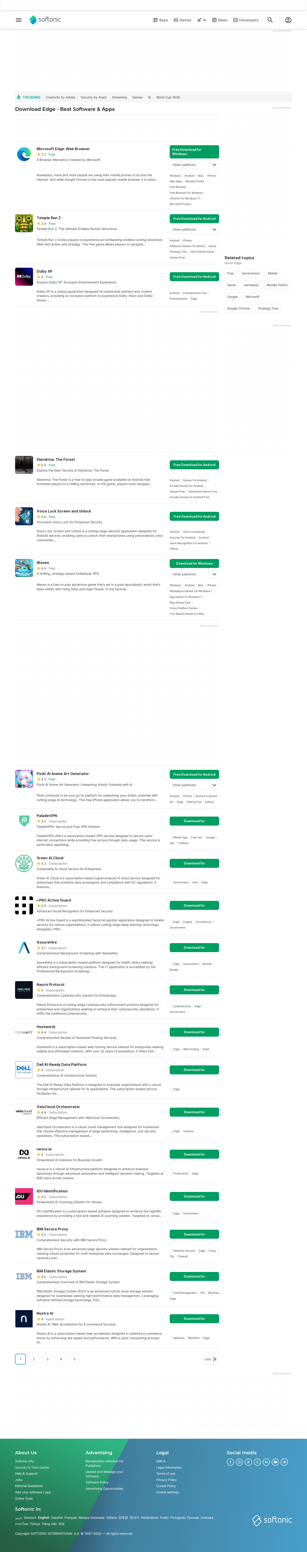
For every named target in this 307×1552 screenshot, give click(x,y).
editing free (194, 802)
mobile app (180, 837)
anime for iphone (206, 796)
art (171, 802)
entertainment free (195, 293)
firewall (183, 1256)
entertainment (178, 298)
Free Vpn (196, 837)
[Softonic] (45, 20)
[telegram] (284, 1462)
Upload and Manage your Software (104, 1474)
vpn (172, 843)
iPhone (211, 175)
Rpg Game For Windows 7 (186, 597)
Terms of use (165, 1473)
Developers (248, 20)
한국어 (134, 1517)
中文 (61, 1524)
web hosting (191, 1049)
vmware (188, 1131)
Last (208, 1359)
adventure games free (202, 491)
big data (213, 1292)
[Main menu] (19, 20)
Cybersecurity (182, 1006)
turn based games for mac (187, 613)
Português (177, 1517)
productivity (181, 1173)
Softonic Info (24, 1461)
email (205, 1049)
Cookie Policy (166, 1486)
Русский (193, 1517)
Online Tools (24, 1498)
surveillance (203, 922)
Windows (175, 175)
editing (209, 802)
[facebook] (230, 1462)
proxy (212, 1250)
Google (210, 837)
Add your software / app (33, 1492)
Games (185, 20)
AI (204, 20)
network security (184, 1250)
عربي (18, 1517)
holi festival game (202, 251)
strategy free (178, 251)
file (172, 1256)
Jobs (18, 1480)
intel (195, 882)
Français (71, 1517)
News (222, 20)
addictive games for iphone (187, 246)
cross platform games (184, 608)
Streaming (119, 97)
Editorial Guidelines (29, 1486)
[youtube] (275, 1462)
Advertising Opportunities (104, 1488)
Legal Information (169, 1467)
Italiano (111, 1517)
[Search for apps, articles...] (270, 20)
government (181, 882)
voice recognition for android (188, 543)
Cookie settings (167, 1492)
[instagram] (239, 1462)
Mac (201, 175)
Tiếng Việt (49, 1524)
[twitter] (257, 1462)
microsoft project (180, 204)
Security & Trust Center (32, 1467)
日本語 (123, 1517)
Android (189, 175)
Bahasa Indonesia (92, 1517)
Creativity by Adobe (60, 97)
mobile (174, 969)
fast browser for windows (186, 192)
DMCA (160, 1461)
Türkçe (35, 1524)
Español (57, 1517)
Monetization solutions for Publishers (104, 1463)
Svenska (207, 1517)
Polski (164, 1517)
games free (177, 257)
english (187, 922)
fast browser (178, 187)
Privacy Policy (166, 1480)
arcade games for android (186, 486)
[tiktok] (248, 1462)
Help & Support (26, 1473)
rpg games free (180, 602)
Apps (163, 20)
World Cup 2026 (168, 97)
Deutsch (30, 1517)
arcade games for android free (189, 497)
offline (174, 548)
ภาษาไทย (21, 1524)
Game (212, 246)
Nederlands (149, 1517)
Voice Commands (194, 531)
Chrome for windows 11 (185, 198)
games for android (195, 480)
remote (207, 964)
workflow (194, 1338)
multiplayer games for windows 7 (191, 591)
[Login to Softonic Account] (288, 20)
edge (194, 298)
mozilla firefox (195, 181)
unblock (183, 843)
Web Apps (176, 181)
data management (185, 1292)
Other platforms (184, 165)
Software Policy (97, 1482)
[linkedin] (266, 1462)
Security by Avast (94, 97)
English (43, 1517)
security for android (182, 537)
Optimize (179, 1338)
